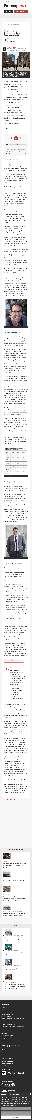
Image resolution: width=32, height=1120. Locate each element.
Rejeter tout (16, 1109)
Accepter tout (16, 1117)
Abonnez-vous (20, 11)
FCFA (22, 341)
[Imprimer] (24, 799)
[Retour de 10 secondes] (11, 138)
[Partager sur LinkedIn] (17, 799)
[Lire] (16, 138)
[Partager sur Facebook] (7, 799)
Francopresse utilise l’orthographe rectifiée (12, 1026)
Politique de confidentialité (8, 1105)
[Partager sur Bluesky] (10, 799)
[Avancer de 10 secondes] (20, 138)
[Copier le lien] (21, 799)
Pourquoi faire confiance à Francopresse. (14, 40)
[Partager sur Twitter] (14, 799)
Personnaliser (16, 1113)
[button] (8, 11)
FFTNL (24, 773)
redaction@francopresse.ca (16, 1052)
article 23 (11, 584)
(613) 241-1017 (10, 1045)
